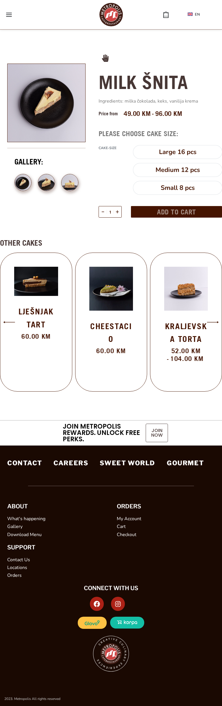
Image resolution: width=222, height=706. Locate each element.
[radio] (177, 152)
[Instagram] (118, 604)
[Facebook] (97, 604)
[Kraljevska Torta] (186, 288)
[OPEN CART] (165, 14)
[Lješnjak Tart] (36, 281)
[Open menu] (9, 14)
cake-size (107, 148)
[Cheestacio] (111, 288)
